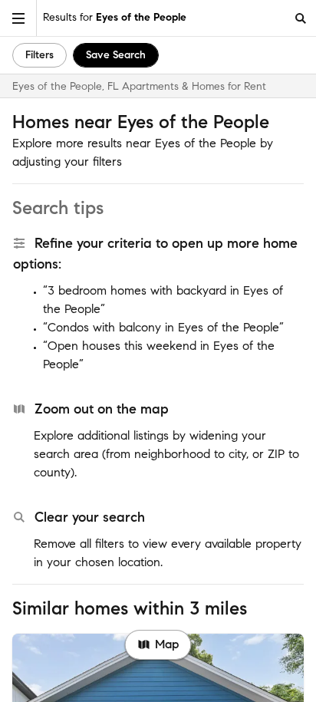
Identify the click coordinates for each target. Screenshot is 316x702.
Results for (114, 17)
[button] (18, 18)
